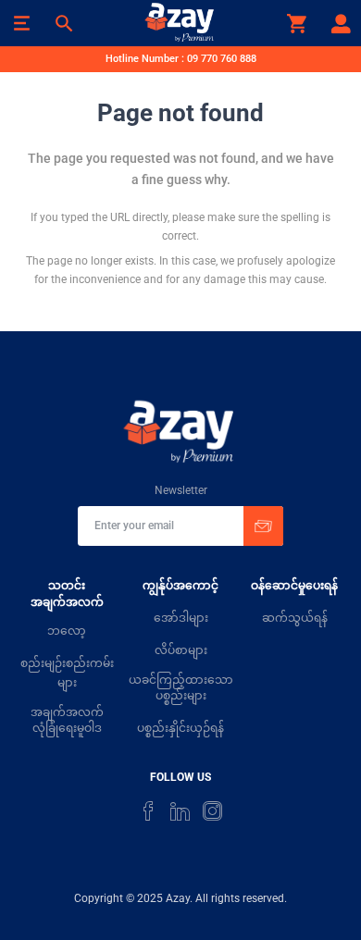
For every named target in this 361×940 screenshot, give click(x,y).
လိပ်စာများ (181, 650)
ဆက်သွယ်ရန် (295, 618)
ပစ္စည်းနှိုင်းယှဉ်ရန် (180, 728)
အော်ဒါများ (181, 618)
